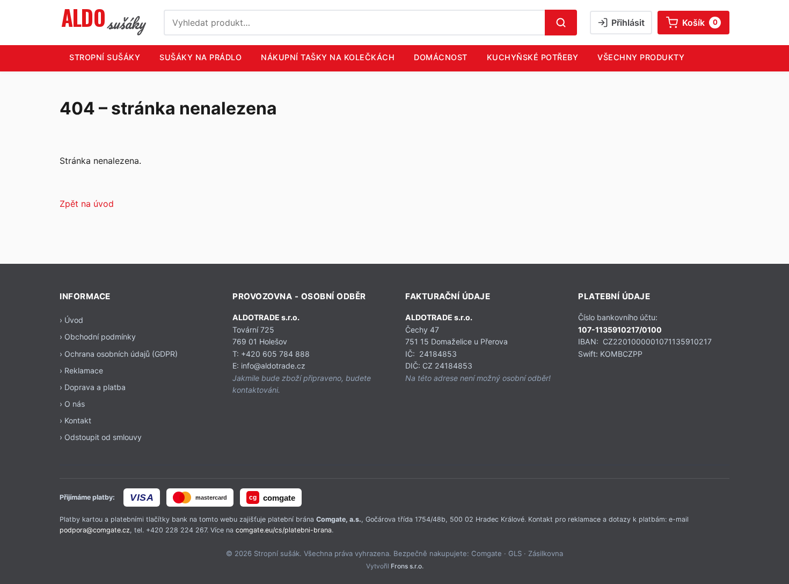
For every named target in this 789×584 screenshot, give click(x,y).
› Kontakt (75, 420)
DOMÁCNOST (440, 57)
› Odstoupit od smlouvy (101, 437)
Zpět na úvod (87, 203)
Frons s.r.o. (407, 566)
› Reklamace (81, 370)
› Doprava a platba (93, 387)
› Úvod (71, 320)
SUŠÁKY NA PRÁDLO (200, 57)
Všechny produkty (640, 57)
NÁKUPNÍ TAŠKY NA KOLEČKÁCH (327, 57)
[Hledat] (561, 22)
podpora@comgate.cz (95, 530)
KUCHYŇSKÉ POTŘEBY (533, 57)
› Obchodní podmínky (98, 336)
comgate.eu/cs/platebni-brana (284, 530)
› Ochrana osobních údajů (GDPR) (119, 353)
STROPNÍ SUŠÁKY (104, 57)
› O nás (72, 403)
